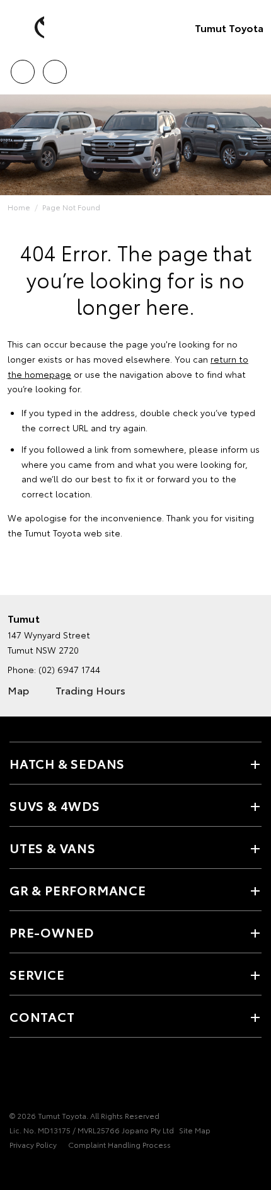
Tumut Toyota (229, 27)
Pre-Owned (51, 932)
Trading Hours (90, 690)
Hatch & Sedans (67, 763)
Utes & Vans (52, 847)
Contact (42, 1016)
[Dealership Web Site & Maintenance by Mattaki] (34, 1170)
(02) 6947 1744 (69, 669)
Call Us (22, 67)
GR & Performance (77, 889)
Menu (254, 67)
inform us (240, 449)
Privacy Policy (33, 1144)
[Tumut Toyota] (28, 27)
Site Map (194, 1130)
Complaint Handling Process (119, 1144)
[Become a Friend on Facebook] (17, 1077)
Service (37, 974)
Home (19, 206)
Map (18, 690)
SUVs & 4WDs (54, 805)
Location (54, 67)
